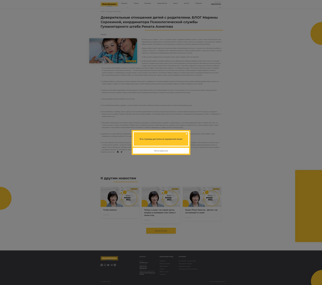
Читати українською (161, 151)
